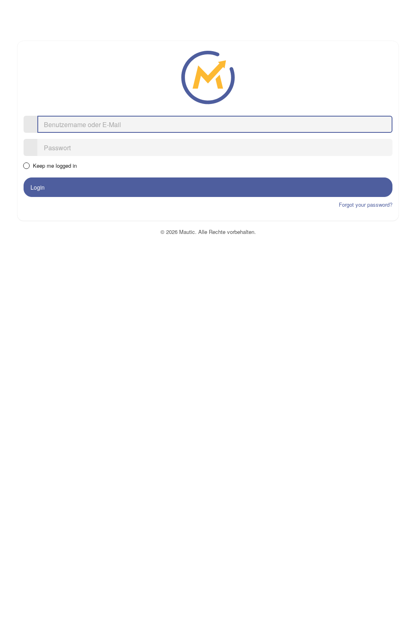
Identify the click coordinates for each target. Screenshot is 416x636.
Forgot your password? (365, 204)
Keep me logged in (54, 165)
